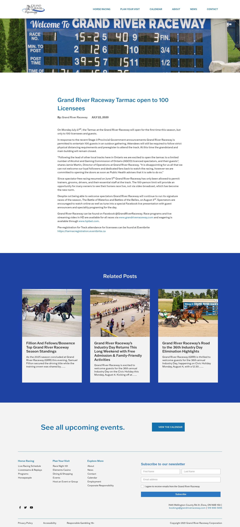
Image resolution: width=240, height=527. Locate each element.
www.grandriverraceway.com (136, 217)
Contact (212, 9)
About (176, 9)
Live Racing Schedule (29, 466)
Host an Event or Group (65, 481)
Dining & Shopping (63, 473)
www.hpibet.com (89, 221)
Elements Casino (62, 469)
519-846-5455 (215, 507)
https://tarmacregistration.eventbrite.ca (82, 231)
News (193, 9)
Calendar (156, 9)
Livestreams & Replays (30, 469)
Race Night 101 (60, 466)
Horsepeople (25, 477)
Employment (94, 481)
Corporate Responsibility (101, 485)
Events (56, 477)
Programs (23, 473)
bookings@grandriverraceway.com (187, 507)
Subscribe (180, 494)
